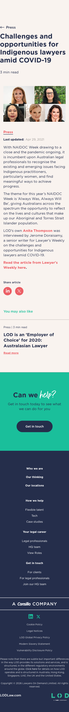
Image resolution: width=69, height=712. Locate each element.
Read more (11, 353)
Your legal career (34, 531)
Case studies (34, 521)
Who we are (34, 468)
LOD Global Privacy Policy (34, 637)
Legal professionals (34, 541)
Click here (31, 669)
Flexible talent (34, 509)
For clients (34, 572)
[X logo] (19, 291)
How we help (35, 500)
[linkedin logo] (7, 291)
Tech (34, 515)
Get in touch (34, 426)
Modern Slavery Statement (34, 644)
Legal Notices (35, 631)
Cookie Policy (34, 624)
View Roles (34, 553)
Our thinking (34, 477)
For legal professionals (34, 578)
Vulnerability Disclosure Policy (34, 650)
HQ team (34, 547)
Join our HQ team (34, 584)
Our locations (34, 485)
